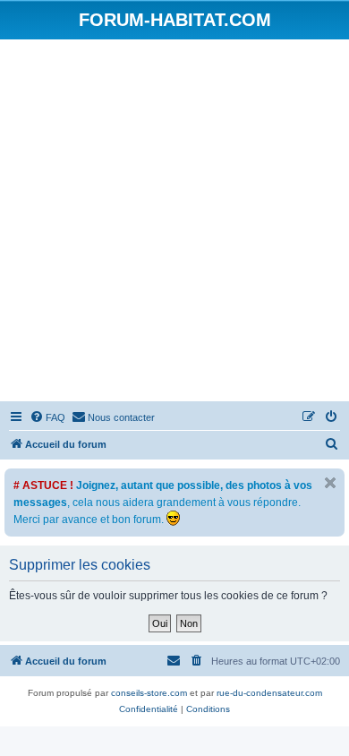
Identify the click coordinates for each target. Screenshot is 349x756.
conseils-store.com (149, 693)
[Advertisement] (174, 223)
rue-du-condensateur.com (269, 693)
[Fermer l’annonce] (330, 482)
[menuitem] (47, 417)
